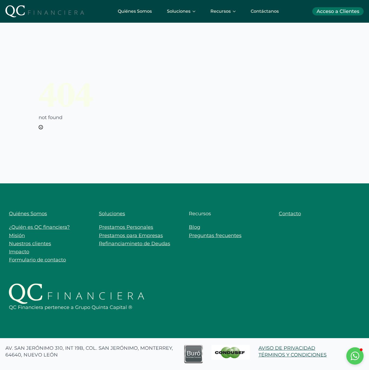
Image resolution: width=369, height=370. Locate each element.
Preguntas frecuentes (215, 235)
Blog (194, 227)
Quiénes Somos (135, 11)
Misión (17, 235)
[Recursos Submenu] (235, 11)
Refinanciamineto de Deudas (134, 244)
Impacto (19, 252)
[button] (355, 356)
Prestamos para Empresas (131, 235)
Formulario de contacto (37, 260)
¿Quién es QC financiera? (39, 227)
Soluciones (178, 11)
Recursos (220, 11)
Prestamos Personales (126, 227)
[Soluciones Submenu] (195, 11)
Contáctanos (265, 11)
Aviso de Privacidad (287, 348)
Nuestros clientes (30, 244)
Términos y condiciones (293, 355)
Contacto (290, 214)
